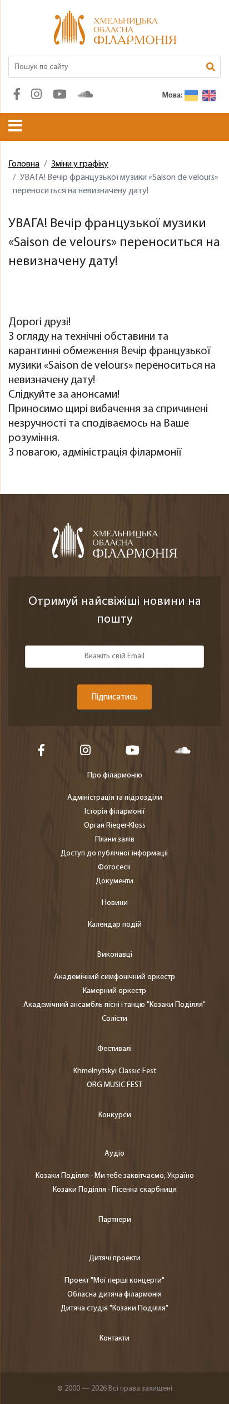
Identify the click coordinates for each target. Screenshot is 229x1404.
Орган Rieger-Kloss (115, 825)
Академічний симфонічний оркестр (114, 977)
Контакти (114, 1338)
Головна (23, 164)
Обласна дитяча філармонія (114, 1294)
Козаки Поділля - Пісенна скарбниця (115, 1190)
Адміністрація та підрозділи (114, 798)
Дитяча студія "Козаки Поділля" (114, 1308)
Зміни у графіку (79, 164)
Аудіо (114, 1153)
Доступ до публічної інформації (114, 853)
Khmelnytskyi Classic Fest (114, 1071)
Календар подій (115, 925)
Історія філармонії (114, 812)
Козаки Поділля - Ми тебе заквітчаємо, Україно (115, 1176)
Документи (114, 881)
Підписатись (114, 697)
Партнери (114, 1220)
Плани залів (115, 839)
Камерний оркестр (114, 991)
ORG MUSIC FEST (114, 1085)
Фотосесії (114, 867)
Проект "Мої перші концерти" (114, 1280)
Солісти (114, 1019)
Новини (115, 903)
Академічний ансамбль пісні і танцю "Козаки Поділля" (114, 1005)
